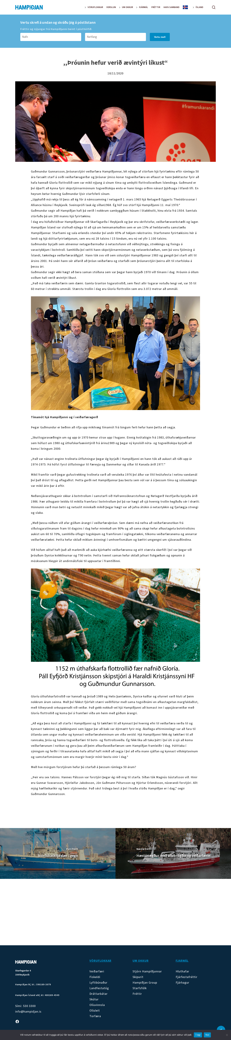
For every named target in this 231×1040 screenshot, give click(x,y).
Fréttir (137, 994)
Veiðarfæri (96, 971)
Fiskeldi (94, 977)
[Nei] (226, 1035)
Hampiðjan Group (145, 983)
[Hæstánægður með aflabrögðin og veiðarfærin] (173, 853)
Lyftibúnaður (98, 983)
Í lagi (198, 1034)
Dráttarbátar (98, 994)
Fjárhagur (182, 983)
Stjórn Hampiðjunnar (147, 971)
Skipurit (138, 977)
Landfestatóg (99, 988)
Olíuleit (94, 1010)
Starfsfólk (140, 988)
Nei (207, 1034)
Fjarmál (182, 961)
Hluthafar (182, 971)
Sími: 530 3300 (25, 1006)
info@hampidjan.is (28, 1012)
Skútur (94, 999)
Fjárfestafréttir (186, 977)
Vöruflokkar (100, 961)
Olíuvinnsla (97, 1005)
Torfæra (95, 1016)
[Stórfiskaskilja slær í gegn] (58, 853)
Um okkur (141, 961)
